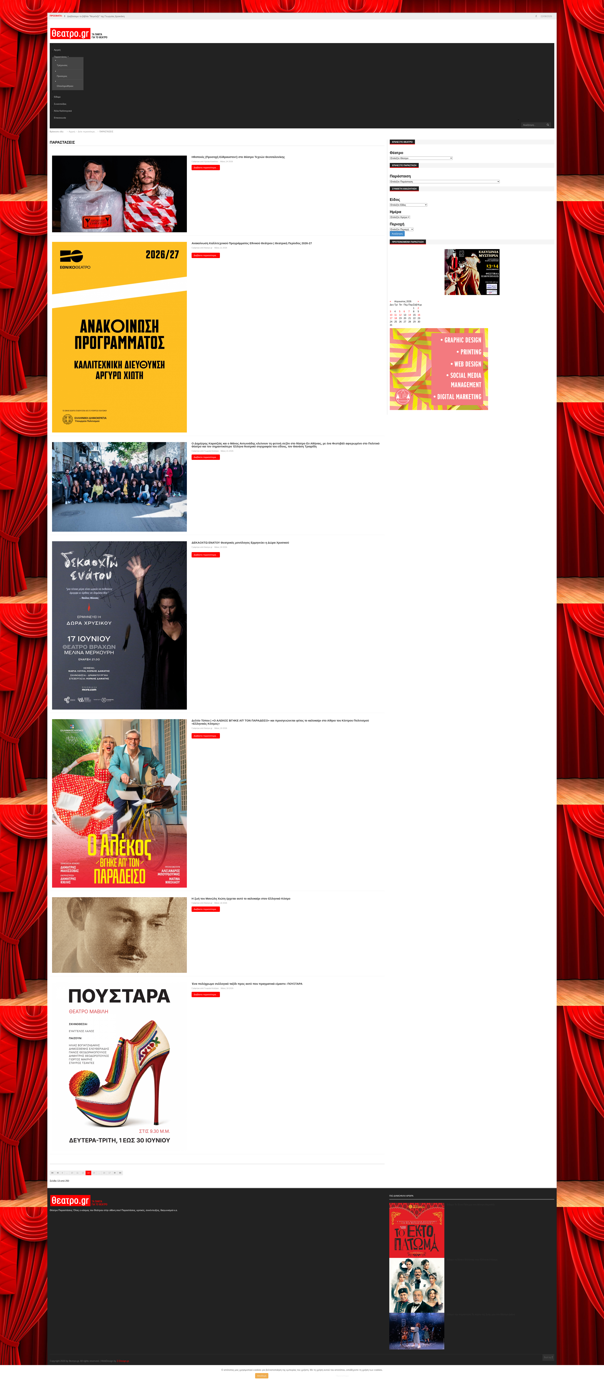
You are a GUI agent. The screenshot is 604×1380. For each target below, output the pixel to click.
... (67, 1173)
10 (72, 1173)
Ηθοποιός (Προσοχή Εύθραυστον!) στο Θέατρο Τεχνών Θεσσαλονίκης (238, 157)
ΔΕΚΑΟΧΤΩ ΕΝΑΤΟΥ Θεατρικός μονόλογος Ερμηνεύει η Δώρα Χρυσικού (240, 542)
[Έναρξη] (52, 1173)
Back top (548, 1357)
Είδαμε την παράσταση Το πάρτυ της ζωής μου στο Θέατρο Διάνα (481, 1314)
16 (104, 1173)
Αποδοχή (261, 1375)
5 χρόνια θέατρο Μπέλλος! (81, 16)
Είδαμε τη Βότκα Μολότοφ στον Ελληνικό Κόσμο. (472, 1259)
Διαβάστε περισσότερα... (206, 167)
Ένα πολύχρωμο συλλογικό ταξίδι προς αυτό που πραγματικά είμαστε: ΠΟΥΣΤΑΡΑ (247, 983)
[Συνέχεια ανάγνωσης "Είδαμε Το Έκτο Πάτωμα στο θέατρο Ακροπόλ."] (416, 1230)
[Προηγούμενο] (57, 1173)
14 (94, 1173)
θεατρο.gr (208, 903)
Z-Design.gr (123, 1361)
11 (77, 1173)
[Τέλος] (120, 1173)
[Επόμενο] (115, 1173)
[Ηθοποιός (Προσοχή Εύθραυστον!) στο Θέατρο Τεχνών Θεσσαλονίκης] (119, 193)
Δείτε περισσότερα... (87, 131)
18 (395, 318)
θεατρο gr (208, 248)
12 (83, 1173)
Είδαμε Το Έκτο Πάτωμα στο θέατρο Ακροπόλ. (471, 1204)
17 (110, 1173)
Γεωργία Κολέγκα (211, 451)
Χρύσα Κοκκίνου (211, 161)
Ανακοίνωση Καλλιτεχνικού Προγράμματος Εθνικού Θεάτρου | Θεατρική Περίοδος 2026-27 (252, 243)
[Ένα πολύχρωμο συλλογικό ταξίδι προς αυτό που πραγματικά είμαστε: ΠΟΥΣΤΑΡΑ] (119, 1066)
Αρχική (72, 131)
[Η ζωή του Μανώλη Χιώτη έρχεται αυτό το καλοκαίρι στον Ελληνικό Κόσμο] (119, 934)
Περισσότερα (342, 1375)
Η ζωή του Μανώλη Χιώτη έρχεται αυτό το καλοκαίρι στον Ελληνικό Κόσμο (241, 898)
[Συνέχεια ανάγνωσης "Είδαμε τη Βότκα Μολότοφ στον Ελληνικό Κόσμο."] (416, 1285)
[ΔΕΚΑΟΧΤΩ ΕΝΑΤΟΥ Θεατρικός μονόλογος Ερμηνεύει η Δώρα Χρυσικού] (119, 625)
